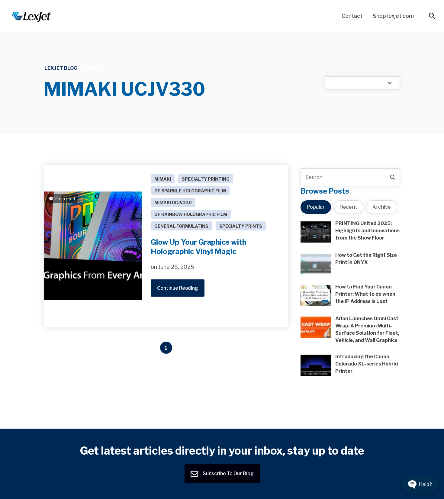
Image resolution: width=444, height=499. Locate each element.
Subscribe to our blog (228, 473)
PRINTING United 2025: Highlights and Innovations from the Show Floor (367, 231)
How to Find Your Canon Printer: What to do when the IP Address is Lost (365, 294)
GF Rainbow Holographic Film (190, 214)
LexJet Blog (60, 68)
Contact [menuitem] (352, 16)
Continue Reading (177, 288)
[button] (420, 484)
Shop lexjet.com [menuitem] (393, 16)
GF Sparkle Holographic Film (190, 190)
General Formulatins (181, 226)
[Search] (392, 177)
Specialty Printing (206, 179)
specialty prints (240, 226)
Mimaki (162, 179)
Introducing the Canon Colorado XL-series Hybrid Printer (366, 364)
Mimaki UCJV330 (173, 202)
